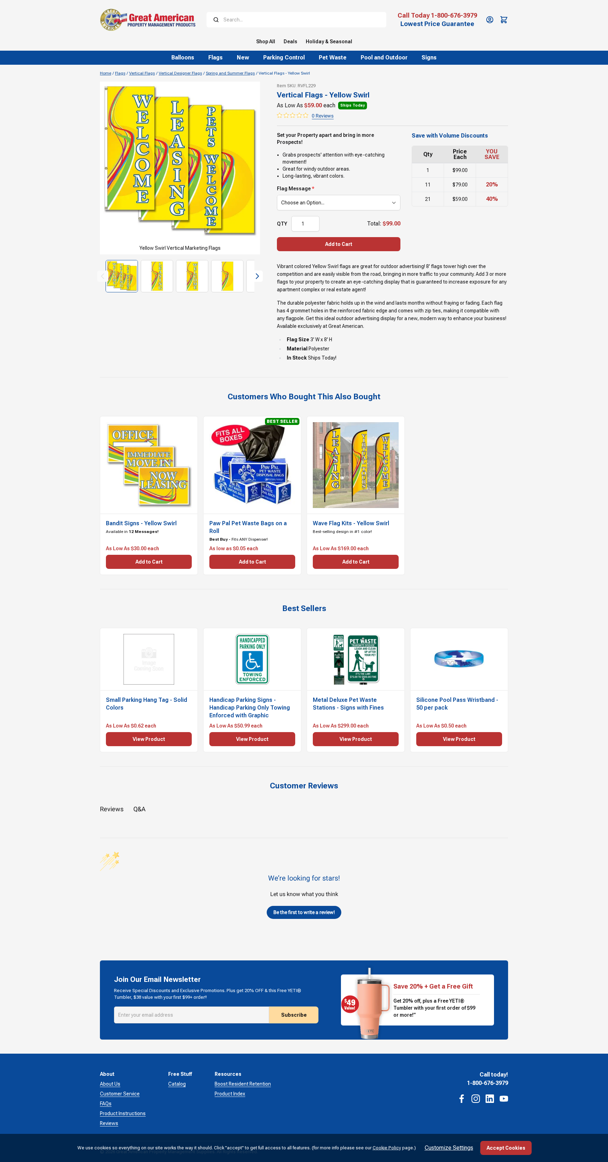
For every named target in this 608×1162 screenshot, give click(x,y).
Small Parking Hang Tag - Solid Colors (146, 704)
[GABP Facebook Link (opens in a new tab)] (461, 1098)
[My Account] (490, 19)
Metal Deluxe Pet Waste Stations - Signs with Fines (348, 704)
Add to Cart (338, 244)
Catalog (177, 1084)
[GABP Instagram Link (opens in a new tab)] (475, 1098)
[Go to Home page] (147, 19)
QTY (282, 224)
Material (297, 348)
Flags (120, 73)
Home (105, 73)
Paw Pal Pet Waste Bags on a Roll (248, 527)
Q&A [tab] (139, 809)
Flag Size (298, 339)
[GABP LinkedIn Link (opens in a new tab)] (490, 1098)
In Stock (297, 358)
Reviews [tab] (112, 809)
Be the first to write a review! (304, 912)
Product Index (230, 1094)
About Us (110, 1084)
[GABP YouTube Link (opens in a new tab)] (504, 1098)
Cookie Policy (387, 1147)
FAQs (106, 1103)
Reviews (109, 1123)
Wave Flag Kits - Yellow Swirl (351, 523)
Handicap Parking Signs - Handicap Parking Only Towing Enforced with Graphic (249, 708)
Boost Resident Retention (243, 1084)
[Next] (257, 276)
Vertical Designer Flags (180, 73)
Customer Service (120, 1094)
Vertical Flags (142, 73)
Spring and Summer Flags (230, 73)
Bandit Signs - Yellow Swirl (141, 523)
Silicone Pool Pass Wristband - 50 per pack (457, 704)
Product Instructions (123, 1113)
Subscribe (294, 1015)
